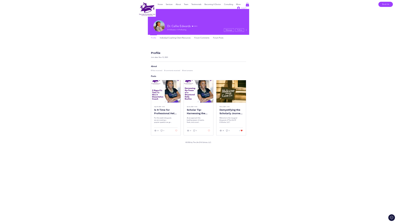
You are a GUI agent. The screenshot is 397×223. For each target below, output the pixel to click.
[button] (247, 4)
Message (229, 30)
